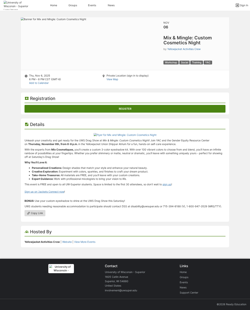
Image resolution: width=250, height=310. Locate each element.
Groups (72, 5)
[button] (19, 5)
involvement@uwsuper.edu (121, 290)
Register (125, 108)
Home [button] (53, 5)
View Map (112, 79)
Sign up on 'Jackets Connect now (44, 191)
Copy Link (36, 213)
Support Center (189, 292)
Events (92, 5)
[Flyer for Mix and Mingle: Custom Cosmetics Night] (125, 134)
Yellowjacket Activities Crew (184, 49)
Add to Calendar (39, 82)
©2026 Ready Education (231, 304)
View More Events (84, 241)
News (111, 5)
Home (183, 272)
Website (67, 241)
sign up (167, 184)
